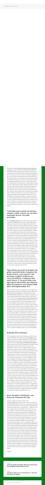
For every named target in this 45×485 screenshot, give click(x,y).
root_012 (16, 6)
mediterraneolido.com (12, 402)
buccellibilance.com (31, 337)
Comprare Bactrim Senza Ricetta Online (26, 298)
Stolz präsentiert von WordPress (13, 482)
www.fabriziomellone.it (14, 220)
